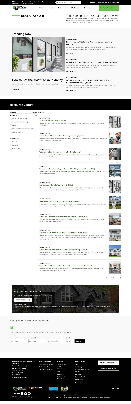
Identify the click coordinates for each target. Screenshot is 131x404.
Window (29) (16, 148)
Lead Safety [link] (78, 367)
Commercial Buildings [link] (45, 369)
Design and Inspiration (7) (20, 118)
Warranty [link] (78, 374)
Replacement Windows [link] (46, 364)
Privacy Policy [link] (57, 397)
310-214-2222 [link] (16, 375)
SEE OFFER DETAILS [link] (21, 300)
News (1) (14, 125)
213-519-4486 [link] (115, 2)
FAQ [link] (76, 364)
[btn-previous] (106, 277)
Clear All (34, 112)
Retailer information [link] (18, 366)
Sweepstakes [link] (79, 379)
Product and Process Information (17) (23, 129)
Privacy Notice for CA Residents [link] (71, 397)
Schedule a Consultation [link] (107, 8)
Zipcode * (68, 338)
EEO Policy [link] (84, 397)
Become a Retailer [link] (80, 377)
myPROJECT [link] (93, 2)
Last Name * (32, 338)
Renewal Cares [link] (61, 369)
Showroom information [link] (19, 377)
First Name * (13, 338)
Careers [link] (59, 374)
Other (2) (15, 145)
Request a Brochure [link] (107, 368)
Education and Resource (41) (20, 122)
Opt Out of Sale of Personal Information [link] (100, 397)
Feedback (78, 383)
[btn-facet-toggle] (36, 115)
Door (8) (14, 142)
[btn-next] (120, 277)
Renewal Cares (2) (17, 132)
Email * (49, 338)
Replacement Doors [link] (45, 367)
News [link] (59, 371)
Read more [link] (15, 89)
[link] (19, 8)
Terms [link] (49, 397)
